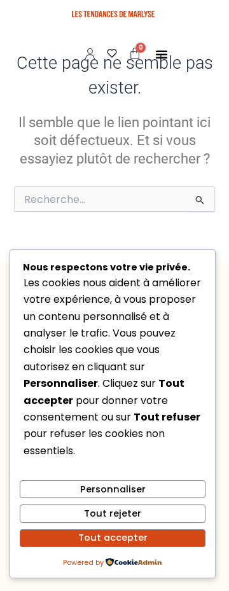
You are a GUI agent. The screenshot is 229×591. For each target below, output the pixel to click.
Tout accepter (113, 537)
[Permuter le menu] (161, 54)
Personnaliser (113, 489)
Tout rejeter (112, 513)
